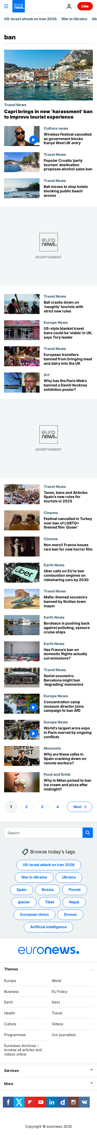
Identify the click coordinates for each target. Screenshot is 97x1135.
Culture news (56, 128)
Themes (11, 969)
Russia (48, 889)
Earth (8, 1002)
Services (11, 1070)
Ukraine (69, 877)
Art (47, 375)
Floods (75, 889)
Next (77, 806)
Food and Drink (57, 774)
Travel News (15, 104)
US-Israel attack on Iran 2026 (30, 19)
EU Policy (60, 991)
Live (85, 6)
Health (9, 1013)
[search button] (88, 833)
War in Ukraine (74, 19)
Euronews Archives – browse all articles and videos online (23, 1049)
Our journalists (64, 1034)
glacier (24, 902)
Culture (10, 1024)
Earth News (54, 565)
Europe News (56, 322)
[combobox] (48, 833)
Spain (22, 889)
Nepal (74, 902)
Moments (52, 748)
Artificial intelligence (48, 927)
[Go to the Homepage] (18, 6)
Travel (57, 1013)
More (8, 1083)
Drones (70, 914)
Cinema (51, 512)
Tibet (49, 902)
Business (11, 991)
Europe (10, 980)
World (56, 980)
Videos (57, 1024)
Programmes (15, 1034)
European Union (34, 914)
